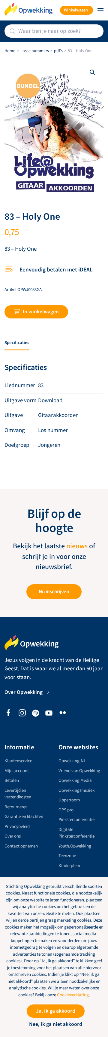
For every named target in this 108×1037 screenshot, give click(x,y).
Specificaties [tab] (16, 343)
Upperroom (69, 800)
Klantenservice (18, 761)
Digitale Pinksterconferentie (76, 833)
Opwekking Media (75, 780)
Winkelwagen (76, 10)
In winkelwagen (41, 311)
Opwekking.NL (72, 761)
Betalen (11, 780)
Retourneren (16, 807)
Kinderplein (69, 866)
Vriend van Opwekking (79, 771)
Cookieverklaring (73, 995)
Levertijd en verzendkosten (17, 793)
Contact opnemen (21, 846)
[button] (101, 10)
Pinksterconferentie (76, 819)
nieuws (77, 546)
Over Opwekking (23, 692)
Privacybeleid (17, 826)
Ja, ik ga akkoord (55, 1011)
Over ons (12, 836)
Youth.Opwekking (74, 846)
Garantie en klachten (23, 816)
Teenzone (67, 856)
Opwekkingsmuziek (76, 790)
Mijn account (16, 771)
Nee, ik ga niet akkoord (55, 1024)
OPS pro (66, 810)
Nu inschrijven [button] (54, 591)
